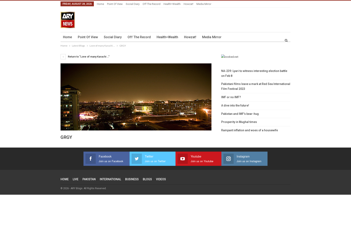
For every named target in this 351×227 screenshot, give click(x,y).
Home (100, 3)
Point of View (115, 3)
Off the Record (151, 3)
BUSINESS (132, 179)
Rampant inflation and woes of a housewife (249, 130)
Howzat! (188, 3)
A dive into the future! (235, 105)
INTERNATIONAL (110, 179)
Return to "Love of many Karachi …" (88, 56)
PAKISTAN (89, 179)
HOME (65, 179)
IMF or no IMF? (231, 97)
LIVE (75, 179)
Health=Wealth (172, 3)
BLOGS (147, 179)
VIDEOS (161, 179)
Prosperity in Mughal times (239, 122)
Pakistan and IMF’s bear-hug (240, 113)
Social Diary (133, 3)
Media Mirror (203, 3)
